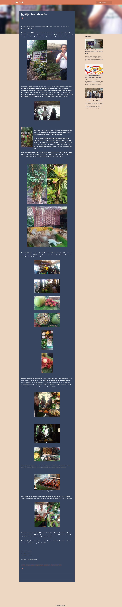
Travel (52, 565)
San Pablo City (47, 565)
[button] (22, 18)
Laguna (27, 565)
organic (32, 565)
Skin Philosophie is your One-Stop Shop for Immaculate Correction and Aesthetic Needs (94, 51)
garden (23, 565)
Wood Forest (58, 565)
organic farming (39, 565)
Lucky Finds (18, 2)
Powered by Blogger (61, 605)
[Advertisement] (47, 592)
